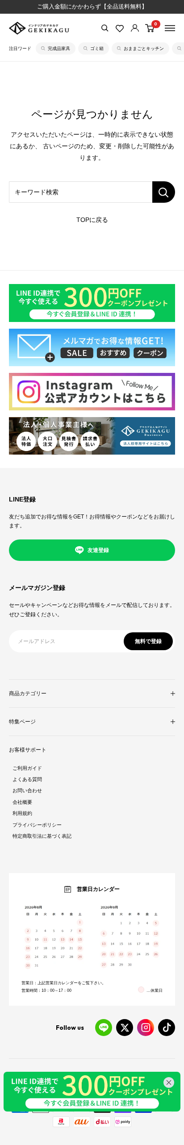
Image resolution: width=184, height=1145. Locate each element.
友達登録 (98, 550)
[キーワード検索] (163, 192)
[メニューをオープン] (170, 28)
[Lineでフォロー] (103, 1027)
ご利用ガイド (27, 768)
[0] (150, 28)
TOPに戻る (92, 219)
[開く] (105, 28)
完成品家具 (59, 48)
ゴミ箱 (97, 48)
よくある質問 (27, 779)
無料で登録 (148, 641)
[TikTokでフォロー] (166, 1027)
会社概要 (22, 802)
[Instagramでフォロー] (145, 1027)
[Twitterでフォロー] (124, 1027)
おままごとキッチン (144, 48)
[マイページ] (135, 28)
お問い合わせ (27, 790)
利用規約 (22, 813)
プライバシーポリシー (37, 824)
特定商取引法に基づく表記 (42, 836)
